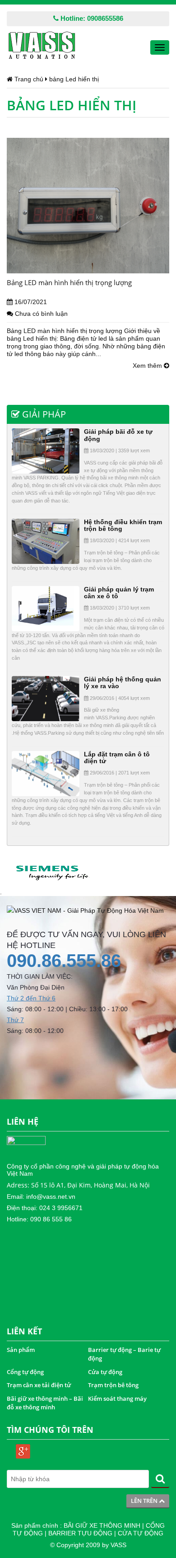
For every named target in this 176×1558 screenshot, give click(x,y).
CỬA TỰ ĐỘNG (140, 1533)
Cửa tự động (105, 1372)
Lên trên (145, 1501)
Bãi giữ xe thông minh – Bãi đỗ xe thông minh (45, 1403)
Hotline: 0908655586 (91, 18)
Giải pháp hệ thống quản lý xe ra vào (122, 683)
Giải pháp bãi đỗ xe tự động (118, 435)
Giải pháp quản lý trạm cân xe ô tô (119, 593)
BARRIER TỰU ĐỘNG (80, 1533)
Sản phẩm (21, 1350)
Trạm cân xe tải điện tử (39, 1385)
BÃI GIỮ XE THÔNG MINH (102, 1525)
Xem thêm (148, 365)
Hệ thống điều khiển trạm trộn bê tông (123, 525)
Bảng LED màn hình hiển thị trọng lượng (69, 282)
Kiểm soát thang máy (117, 1398)
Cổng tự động (25, 1372)
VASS (118, 1545)
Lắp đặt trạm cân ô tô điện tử (117, 758)
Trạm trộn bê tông (113, 1385)
